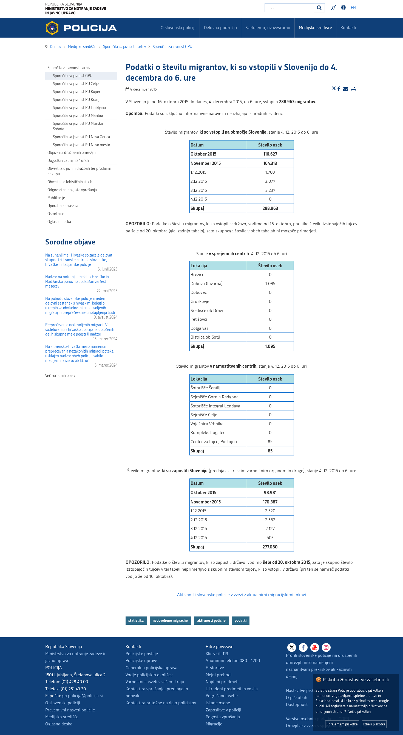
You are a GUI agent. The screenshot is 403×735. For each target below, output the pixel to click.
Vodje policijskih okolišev (149, 674)
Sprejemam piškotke (342, 724)
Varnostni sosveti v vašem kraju (155, 681)
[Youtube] (314, 647)
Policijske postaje (142, 653)
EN (353, 7)
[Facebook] (303, 647)
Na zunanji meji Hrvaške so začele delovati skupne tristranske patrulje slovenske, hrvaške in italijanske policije (79, 260)
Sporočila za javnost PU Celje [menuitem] (76, 83)
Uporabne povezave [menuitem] (63, 206)
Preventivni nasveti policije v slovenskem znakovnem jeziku (334, 7)
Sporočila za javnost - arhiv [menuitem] (68, 68)
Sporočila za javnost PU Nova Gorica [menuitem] (81, 137)
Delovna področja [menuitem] (220, 27)
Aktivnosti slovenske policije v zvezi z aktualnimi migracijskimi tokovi (241, 594)
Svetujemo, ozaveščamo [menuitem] (267, 27)
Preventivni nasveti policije (70, 710)
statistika (136, 620)
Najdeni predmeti (222, 681)
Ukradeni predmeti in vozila (232, 688)
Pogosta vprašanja (223, 716)
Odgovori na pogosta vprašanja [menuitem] (72, 190)
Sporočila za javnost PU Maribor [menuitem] (78, 115)
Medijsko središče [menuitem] (315, 27)
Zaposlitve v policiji (223, 710)
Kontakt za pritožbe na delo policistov (161, 702)
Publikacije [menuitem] (56, 198)
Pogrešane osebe (222, 695)
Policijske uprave (141, 660)
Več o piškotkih (359, 711)
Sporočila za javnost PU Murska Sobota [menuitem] (78, 126)
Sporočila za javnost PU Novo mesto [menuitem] (81, 145)
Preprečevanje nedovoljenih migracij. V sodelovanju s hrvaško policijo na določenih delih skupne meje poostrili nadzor (79, 330)
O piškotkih (296, 697)
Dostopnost (344, 7)
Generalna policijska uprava (151, 667)
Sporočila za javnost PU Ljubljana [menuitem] (79, 107)
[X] (291, 647)
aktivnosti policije (211, 620)
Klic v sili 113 (217, 653)
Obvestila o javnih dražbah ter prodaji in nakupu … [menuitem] (79, 171)
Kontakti (348, 27)
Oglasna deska (59, 221)
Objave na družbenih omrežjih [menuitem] (71, 152)
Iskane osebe (218, 702)
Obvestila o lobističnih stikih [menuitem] (69, 182)
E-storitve (215, 667)
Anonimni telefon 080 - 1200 (233, 660)
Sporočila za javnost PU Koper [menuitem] (76, 91)
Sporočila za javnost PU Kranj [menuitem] (76, 99)
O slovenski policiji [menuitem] (178, 27)
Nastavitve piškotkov (305, 690)
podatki (241, 620)
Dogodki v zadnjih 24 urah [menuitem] (68, 160)
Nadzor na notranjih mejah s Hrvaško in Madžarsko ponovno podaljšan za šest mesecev (77, 282)
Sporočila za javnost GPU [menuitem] (72, 76)
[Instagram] (326, 647)
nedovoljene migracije (171, 620)
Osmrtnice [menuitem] (55, 214)
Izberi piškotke (374, 724)
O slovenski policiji (62, 702)
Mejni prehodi (219, 674)
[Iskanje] (319, 7)
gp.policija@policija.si (82, 695)
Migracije (214, 723)
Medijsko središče (61, 716)
